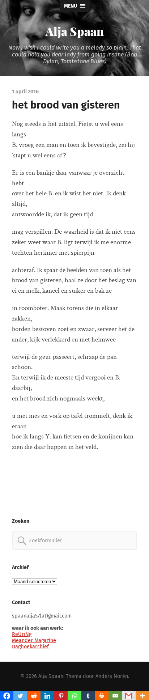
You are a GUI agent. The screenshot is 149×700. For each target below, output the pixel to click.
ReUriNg (21, 634)
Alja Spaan (75, 31)
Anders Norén (111, 676)
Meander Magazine (34, 640)
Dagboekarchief (30, 647)
